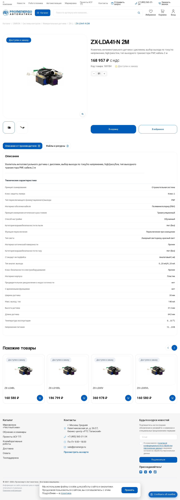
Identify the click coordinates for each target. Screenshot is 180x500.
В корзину (113, 129)
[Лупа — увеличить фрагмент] (82, 114)
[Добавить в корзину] (40, 398)
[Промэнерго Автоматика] (17, 13)
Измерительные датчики (54, 24)
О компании (7, 3)
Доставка (8, 448)
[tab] (22, 146)
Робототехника (36, 3)
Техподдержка (11, 458)
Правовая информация (12, 491)
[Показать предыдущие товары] (168, 348)
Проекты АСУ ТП (86, 3)
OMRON (16, 24)
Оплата (6, 453)
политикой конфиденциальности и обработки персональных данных (158, 445)
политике (66, 493)
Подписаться (158, 460)
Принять (129, 490)
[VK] (145, 472)
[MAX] (155, 472)
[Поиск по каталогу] (98, 12)
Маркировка (70, 3)
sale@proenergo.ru (77, 447)
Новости (21, 3)
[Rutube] (140, 472)
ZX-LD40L (9, 388)
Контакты (103, 3)
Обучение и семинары (14, 432)
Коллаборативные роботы (12, 442)
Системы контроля (31, 24)
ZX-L (71, 24)
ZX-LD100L (54, 388)
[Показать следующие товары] (174, 348)
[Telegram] (150, 472)
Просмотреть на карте (76, 452)
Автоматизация (53, 3)
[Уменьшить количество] (94, 73)
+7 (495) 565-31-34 (77, 436)
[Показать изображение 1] (9, 127)
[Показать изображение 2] (22, 127)
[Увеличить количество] (104, 73)
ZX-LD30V (98, 388)
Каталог (7, 24)
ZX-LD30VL (143, 388)
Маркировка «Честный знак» (11, 426)
